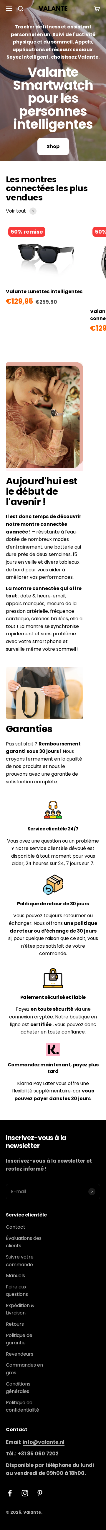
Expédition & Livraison (20, 1309)
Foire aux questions (17, 1290)
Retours (15, 1324)
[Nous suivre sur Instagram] (25, 1493)
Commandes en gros (24, 1369)
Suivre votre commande (20, 1260)
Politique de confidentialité (22, 1406)
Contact (15, 1227)
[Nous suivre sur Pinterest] (40, 1493)
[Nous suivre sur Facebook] (10, 1493)
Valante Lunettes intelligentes (44, 291)
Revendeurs (19, 1354)
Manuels (15, 1275)
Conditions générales (18, 1387)
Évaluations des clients (24, 1242)
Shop (53, 146)
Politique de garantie (19, 1339)
